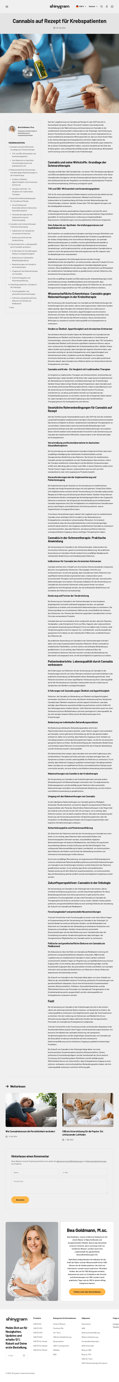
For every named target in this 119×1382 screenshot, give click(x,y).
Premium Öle (58, 1328)
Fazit (12, 307)
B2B (54, 1354)
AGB (83, 1328)
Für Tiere (57, 1332)
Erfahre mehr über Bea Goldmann (87, 1292)
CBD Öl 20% (38, 1332)
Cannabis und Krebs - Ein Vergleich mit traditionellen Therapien (22, 191)
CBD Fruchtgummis (61, 1346)
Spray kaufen (58, 1341)
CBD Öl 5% (37, 1324)
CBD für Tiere (87, 1359)
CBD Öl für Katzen (40, 1346)
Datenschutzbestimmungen (96, 1161)
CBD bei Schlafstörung (62, 1337)
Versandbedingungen (90, 1341)
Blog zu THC (86, 1354)
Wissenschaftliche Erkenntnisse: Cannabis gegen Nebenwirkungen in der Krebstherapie (23, 172)
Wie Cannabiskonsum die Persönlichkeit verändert (30, 1131)
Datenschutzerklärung (91, 1332)
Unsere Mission (59, 1324)
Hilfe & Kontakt (88, 1346)
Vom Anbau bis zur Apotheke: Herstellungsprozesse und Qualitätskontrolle (23, 163)
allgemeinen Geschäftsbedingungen (69, 1161)
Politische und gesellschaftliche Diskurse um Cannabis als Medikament (24, 301)
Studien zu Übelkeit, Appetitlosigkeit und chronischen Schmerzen (24, 182)
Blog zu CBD (86, 1350)
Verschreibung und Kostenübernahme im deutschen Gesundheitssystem (24, 208)
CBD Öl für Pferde (40, 1350)
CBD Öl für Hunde (40, 1341)
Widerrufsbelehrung (90, 1337)
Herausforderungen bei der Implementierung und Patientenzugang (22, 217)
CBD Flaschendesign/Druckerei (94, 1363)
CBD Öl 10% (37, 1328)
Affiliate (56, 1350)
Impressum (86, 1324)
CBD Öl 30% (38, 1337)
